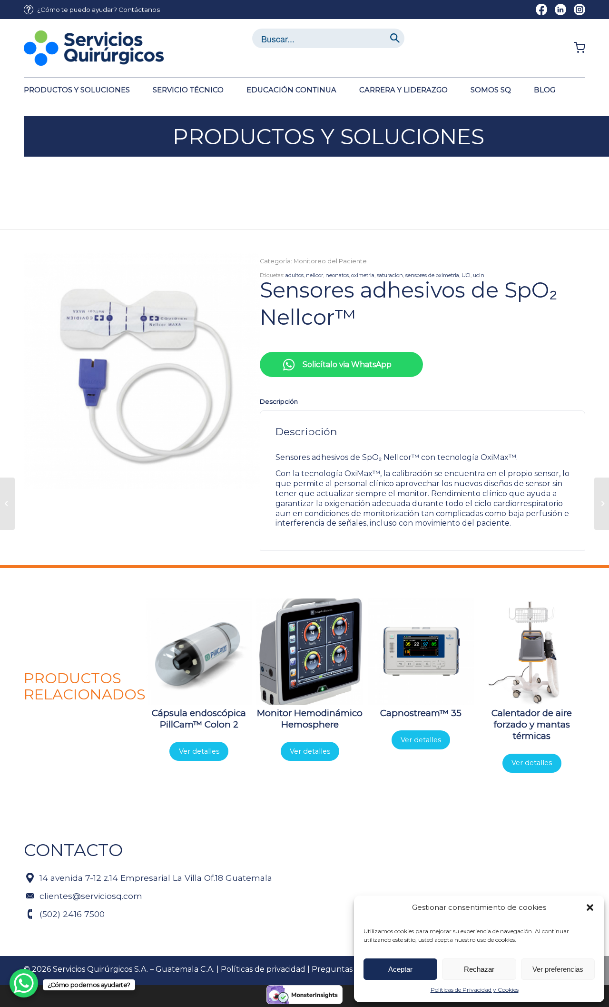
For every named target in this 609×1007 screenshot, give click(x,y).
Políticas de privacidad (263, 969)
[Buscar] (394, 38)
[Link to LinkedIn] (560, 9)
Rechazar (479, 969)
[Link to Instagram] (579, 9)
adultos (294, 275)
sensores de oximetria (432, 275)
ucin (478, 275)
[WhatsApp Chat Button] (24, 983)
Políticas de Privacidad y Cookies (475, 989)
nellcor (314, 275)
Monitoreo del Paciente (330, 261)
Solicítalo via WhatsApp (347, 364)
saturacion (390, 275)
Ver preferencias (557, 969)
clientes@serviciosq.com (90, 896)
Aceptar (400, 969)
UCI (466, 275)
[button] (590, 907)
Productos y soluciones (328, 136)
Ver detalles (199, 751)
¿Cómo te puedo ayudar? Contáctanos (98, 9)
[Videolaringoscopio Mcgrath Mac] (601, 504)
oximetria (362, 275)
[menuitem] (92, 9)
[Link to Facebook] (541, 9)
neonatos (337, 275)
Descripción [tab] (278, 401)
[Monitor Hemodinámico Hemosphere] (7, 504)
